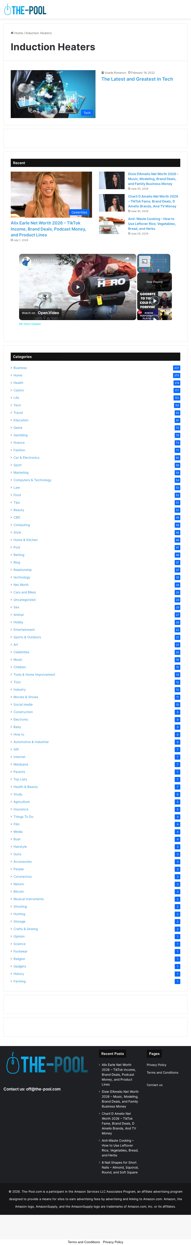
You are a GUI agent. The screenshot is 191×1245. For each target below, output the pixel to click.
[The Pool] (25, 9)
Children (20, 667)
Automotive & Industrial (31, 742)
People (19, 869)
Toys (17, 682)
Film (17, 824)
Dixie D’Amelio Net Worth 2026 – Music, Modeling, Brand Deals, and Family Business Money (153, 179)
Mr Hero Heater (49, 260)
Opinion (19, 936)
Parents (19, 772)
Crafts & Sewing (26, 929)
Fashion (19, 450)
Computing (22, 525)
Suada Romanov (115, 72)
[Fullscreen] (167, 270)
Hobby (18, 622)
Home (18, 33)
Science (20, 944)
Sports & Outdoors (27, 637)
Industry (20, 689)
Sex (16, 607)
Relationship (23, 570)
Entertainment (24, 630)
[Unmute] (145, 270)
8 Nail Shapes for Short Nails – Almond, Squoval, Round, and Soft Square (120, 1167)
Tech (17, 405)
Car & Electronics (26, 457)
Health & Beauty (26, 787)
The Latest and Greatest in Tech (137, 79)
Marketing (21, 472)
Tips (17, 502)
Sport (18, 465)
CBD (17, 517)
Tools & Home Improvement (34, 674)
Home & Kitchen (26, 540)
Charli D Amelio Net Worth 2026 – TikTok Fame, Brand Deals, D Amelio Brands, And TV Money (153, 201)
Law (17, 487)
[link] (26, 261)
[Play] (140, 270)
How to (19, 734)
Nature (19, 884)
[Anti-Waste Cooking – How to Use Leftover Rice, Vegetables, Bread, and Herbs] (112, 225)
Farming (20, 981)
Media (18, 832)
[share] (127, 258)
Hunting (19, 914)
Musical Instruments (29, 899)
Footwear (20, 951)
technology (22, 577)
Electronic (21, 719)
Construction (23, 712)
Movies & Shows (26, 697)
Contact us (155, 1085)
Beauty (19, 510)
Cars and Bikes (25, 592)
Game (18, 427)
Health (18, 383)
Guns (17, 854)
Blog (17, 562)
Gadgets (20, 966)
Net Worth (21, 585)
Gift (16, 749)
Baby (17, 727)
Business (20, 368)
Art (16, 644)
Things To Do (23, 817)
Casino (19, 390)
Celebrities (21, 652)
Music (18, 659)
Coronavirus (23, 876)
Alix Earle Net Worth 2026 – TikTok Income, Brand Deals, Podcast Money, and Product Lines (48, 228)
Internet (19, 757)
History (19, 974)
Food (17, 495)
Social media (23, 704)
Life (16, 398)
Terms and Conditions (162, 1072)
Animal (19, 615)
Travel (18, 413)
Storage (19, 921)
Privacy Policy (156, 1065)
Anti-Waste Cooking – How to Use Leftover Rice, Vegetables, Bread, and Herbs (152, 224)
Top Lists (20, 779)
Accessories (23, 861)
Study (18, 794)
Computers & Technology (32, 480)
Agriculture (22, 802)
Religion (19, 959)
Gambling (20, 435)
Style (17, 532)
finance (19, 442)
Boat (17, 839)
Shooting (20, 906)
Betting (19, 555)
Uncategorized (24, 600)
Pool (17, 547)
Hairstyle (20, 846)
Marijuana (21, 764)
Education (21, 420)
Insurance (21, 809)
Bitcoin (19, 891)
